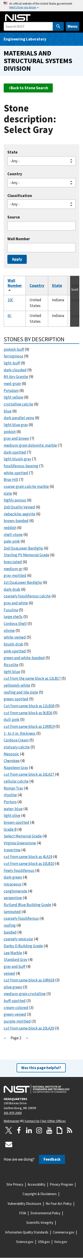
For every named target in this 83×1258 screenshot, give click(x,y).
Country (14, 174)
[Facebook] (19, 1130)
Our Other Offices (54, 1121)
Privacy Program (61, 1184)
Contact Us (32, 1121)
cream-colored (16, 1007)
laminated (12, 911)
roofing (10, 925)
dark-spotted (15, 452)
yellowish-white (17, 685)
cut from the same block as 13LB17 (32, 678)
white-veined (15, 637)
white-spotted (16, 472)
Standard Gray (15, 959)
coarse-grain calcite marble (26, 486)
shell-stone (13, 534)
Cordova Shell (15, 623)
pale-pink (12, 541)
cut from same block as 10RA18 (29, 980)
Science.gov (24, 1242)
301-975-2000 (13, 1113)
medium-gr (13, 568)
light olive (12, 815)
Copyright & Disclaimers (40, 1194)
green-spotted (16, 698)
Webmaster (12, 1121)
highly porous (15, 500)
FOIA (22, 1213)
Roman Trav (13, 788)
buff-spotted (15, 1000)
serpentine (13, 897)
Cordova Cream (16, 740)
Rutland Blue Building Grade (27, 904)
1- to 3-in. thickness (20, 733)
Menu (72, 26)
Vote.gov (60, 1242)
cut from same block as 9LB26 (28, 712)
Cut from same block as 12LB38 (29, 705)
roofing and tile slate (21, 692)
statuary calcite (17, 747)
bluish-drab (13, 644)
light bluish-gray (17, 458)
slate (8, 493)
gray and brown (16, 438)
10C (10, 299)
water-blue (13, 808)
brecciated (13, 561)
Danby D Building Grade (23, 945)
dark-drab (12, 589)
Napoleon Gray (16, 767)
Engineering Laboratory (25, 39)
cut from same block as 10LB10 (29, 863)
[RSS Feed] (70, 1130)
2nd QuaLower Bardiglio (23, 548)
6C (10, 315)
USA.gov (44, 1242)
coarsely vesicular (18, 938)
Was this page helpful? (41, 1067)
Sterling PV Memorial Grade (26, 554)
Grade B (10, 829)
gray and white (16, 603)
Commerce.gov (63, 1232)
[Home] (17, 17)
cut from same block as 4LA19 (28, 856)
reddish (10, 527)
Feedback (52, 1159)
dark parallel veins (19, 417)
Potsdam (11, 390)
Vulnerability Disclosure (24, 1203)
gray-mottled (15, 575)
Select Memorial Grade (23, 836)
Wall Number (18, 239)
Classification (19, 196)
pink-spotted (15, 651)
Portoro (10, 801)
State (12, 152)
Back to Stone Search (29, 87)
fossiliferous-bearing (21, 465)
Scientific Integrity (39, 1222)
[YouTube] (49, 1130)
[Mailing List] (9, 1144)
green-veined (15, 1014)
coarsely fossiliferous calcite (27, 596)
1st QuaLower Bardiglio (23, 582)
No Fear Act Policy (59, 1203)
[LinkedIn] (29, 1130)
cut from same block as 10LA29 (29, 1028)
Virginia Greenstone (20, 843)
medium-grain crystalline (25, 993)
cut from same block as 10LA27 (29, 774)
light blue (12, 671)
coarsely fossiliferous (21, 918)
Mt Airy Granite (16, 376)
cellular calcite (16, 781)
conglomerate (15, 891)
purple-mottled (17, 1021)
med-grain (12, 383)
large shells (13, 616)
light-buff (12, 363)
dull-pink (11, 719)
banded (10, 932)
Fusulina (11, 609)
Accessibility (36, 1184)
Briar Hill (11, 479)
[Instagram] (39, 1130)
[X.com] (9, 1130)
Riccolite (11, 664)
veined (9, 973)
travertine (12, 849)
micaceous (12, 884)
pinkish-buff (14, 349)
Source (13, 217)
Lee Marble (13, 952)
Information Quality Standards (26, 1232)
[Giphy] (59, 1130)
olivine (9, 630)
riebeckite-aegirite (19, 514)
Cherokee (12, 760)
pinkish (10, 431)
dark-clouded (15, 369)
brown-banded (16, 520)
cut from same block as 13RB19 (29, 726)
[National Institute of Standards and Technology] (37, 1089)
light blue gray (16, 424)
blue (8, 411)
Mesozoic (11, 754)
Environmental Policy (45, 1213)
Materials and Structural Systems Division (38, 60)
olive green (13, 987)
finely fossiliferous (19, 870)
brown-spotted (16, 822)
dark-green (13, 877)
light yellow (13, 397)
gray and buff (14, 966)
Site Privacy (14, 1184)
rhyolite (10, 794)
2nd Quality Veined (19, 507)
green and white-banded (24, 657)
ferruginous (13, 356)
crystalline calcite (18, 404)
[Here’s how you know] (41, 5)
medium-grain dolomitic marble (30, 445)
